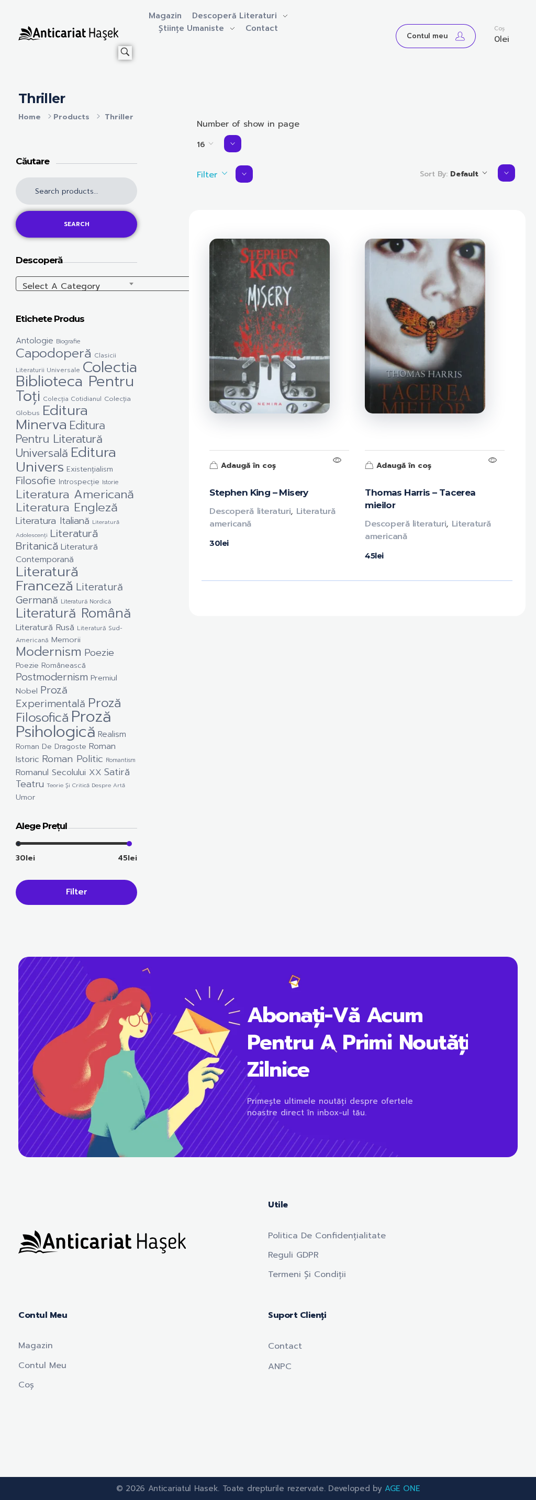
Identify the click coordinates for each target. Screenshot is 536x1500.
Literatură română (73, 613)
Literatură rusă (45, 627)
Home (29, 116)
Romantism (121, 760)
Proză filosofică (68, 710)
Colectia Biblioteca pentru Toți (76, 381)
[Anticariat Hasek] (68, 33)
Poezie (99, 652)
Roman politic (72, 759)
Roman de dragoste (51, 746)
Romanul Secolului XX (59, 772)
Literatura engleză (67, 507)
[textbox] (120, 286)
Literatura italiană (53, 521)
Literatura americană (75, 494)
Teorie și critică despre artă (86, 785)
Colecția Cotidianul (72, 399)
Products (71, 116)
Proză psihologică (63, 724)
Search (77, 224)
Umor (25, 797)
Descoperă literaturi (250, 511)
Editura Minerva (52, 417)
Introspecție (79, 482)
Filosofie (36, 481)
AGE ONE (402, 1488)
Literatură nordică (86, 601)
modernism (49, 651)
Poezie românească (51, 665)
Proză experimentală (50, 696)
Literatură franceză (47, 578)
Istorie (110, 482)
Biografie (68, 341)
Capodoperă (54, 353)
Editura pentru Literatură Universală (60, 439)
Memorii (66, 639)
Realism (112, 734)
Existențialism (89, 469)
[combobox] (120, 283)
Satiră (117, 772)
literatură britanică (57, 539)
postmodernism (52, 677)
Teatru (30, 784)
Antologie (34, 340)
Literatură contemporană (57, 553)
